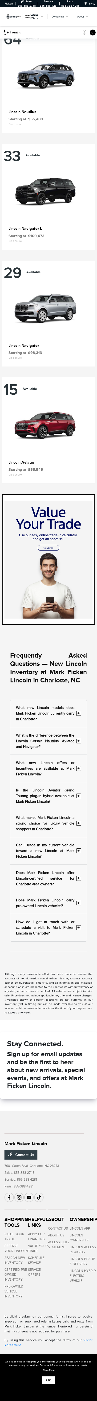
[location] (86, 3)
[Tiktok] (39, 1197)
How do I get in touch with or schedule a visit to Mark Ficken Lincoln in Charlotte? (48, 927)
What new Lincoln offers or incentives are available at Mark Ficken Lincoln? (48, 768)
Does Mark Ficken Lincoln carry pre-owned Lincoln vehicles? (48, 903)
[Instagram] (19, 1197)
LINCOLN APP (80, 1228)
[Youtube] (29, 1197)
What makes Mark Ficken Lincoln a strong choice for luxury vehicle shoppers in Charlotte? (48, 823)
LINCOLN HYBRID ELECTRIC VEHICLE (83, 1276)
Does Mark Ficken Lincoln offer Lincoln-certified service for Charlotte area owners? (48, 878)
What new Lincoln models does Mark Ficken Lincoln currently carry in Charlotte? (48, 713)
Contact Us (24, 1155)
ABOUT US (56, 1235)
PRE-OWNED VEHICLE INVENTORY (13, 1291)
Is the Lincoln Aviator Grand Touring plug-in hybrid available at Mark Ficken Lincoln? (48, 796)
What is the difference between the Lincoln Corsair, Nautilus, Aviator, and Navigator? (48, 741)
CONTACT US (58, 1228)
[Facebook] (9, 1197)
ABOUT (56, 1219)
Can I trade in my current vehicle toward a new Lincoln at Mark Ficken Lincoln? (48, 851)
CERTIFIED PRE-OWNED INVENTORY (16, 1274)
